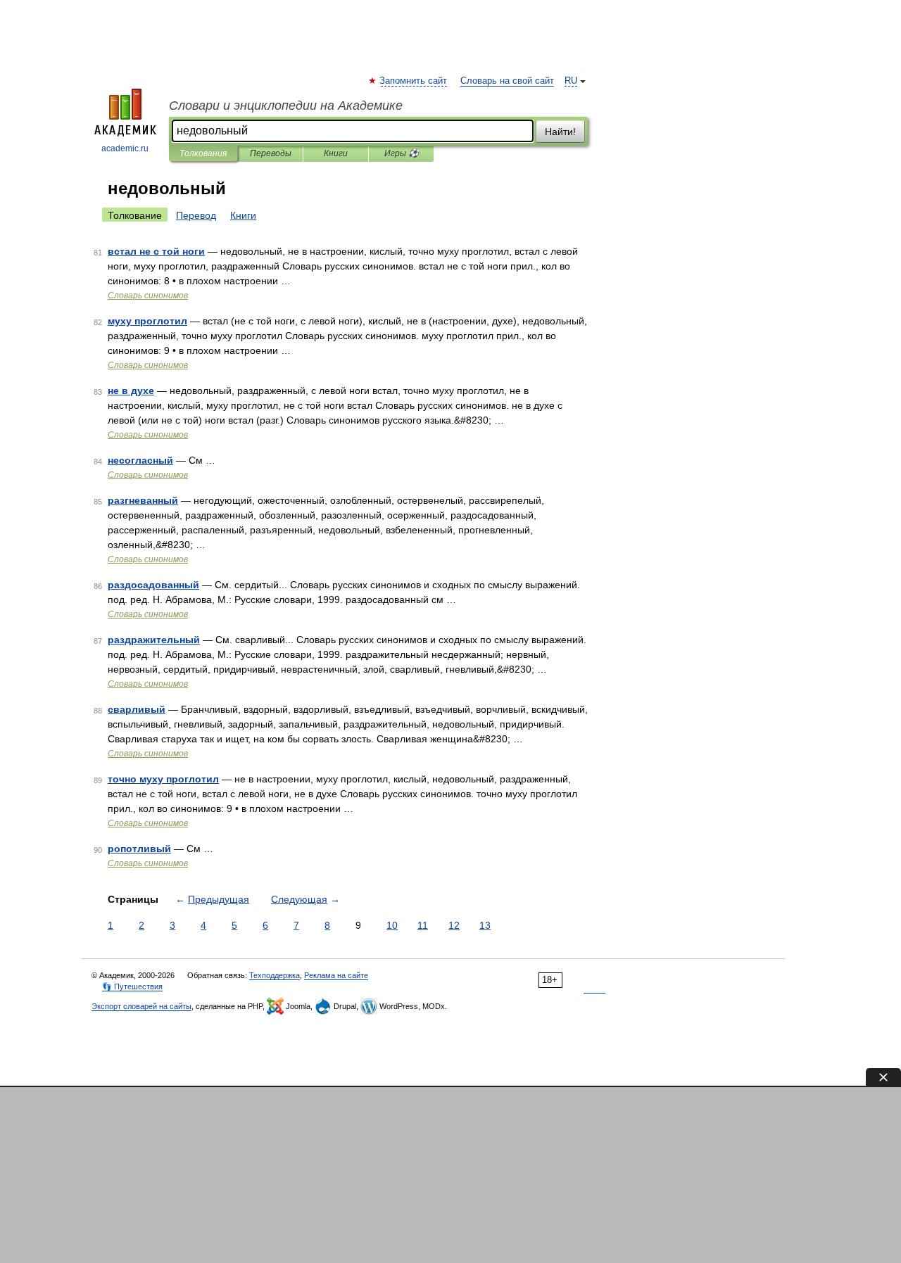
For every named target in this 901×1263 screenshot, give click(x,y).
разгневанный (143, 500)
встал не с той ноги (156, 251)
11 (422, 925)
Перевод (196, 215)
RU (571, 81)
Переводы (270, 153)
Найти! (560, 131)
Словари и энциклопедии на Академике (286, 106)
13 (485, 925)
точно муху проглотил (163, 779)
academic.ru (125, 148)
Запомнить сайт (414, 81)
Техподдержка (274, 975)
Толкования (203, 153)
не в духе (131, 390)
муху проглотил (147, 320)
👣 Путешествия (132, 986)
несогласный (140, 460)
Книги (336, 153)
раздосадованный (153, 584)
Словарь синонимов (148, 295)
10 (392, 925)
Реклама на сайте (336, 975)
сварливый (136, 709)
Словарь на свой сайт (507, 81)
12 (454, 925)
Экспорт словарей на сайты (141, 1006)
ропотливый (139, 848)
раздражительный (154, 639)
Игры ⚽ (401, 153)
